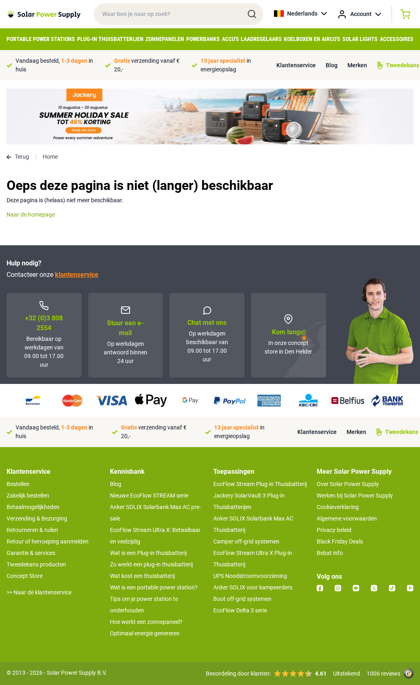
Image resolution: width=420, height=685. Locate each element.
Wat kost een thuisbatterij (142, 576)
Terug (22, 156)
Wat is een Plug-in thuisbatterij (148, 553)
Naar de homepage (31, 214)
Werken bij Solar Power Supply (355, 495)
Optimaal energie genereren (145, 633)
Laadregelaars (261, 39)
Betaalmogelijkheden (33, 507)
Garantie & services (31, 553)
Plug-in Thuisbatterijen (110, 39)
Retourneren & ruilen (32, 530)
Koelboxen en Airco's (312, 39)
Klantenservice (296, 65)
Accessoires (396, 39)
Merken (357, 65)
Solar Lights (360, 39)
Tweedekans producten (36, 564)
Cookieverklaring (338, 507)
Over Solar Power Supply (348, 484)
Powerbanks (203, 39)
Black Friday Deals (340, 541)
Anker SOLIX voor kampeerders (252, 587)
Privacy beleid (334, 530)
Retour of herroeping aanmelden (48, 541)
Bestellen (18, 484)
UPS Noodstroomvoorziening (250, 576)
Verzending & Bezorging (37, 518)
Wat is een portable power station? (154, 587)
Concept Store (25, 576)
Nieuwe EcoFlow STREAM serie (149, 495)
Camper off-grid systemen (246, 541)
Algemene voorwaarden (347, 518)
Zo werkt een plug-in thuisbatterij (151, 564)
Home (50, 156)
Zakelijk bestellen (28, 495)
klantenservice (76, 275)
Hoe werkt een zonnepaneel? (146, 622)
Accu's (230, 39)
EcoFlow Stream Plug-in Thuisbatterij (260, 484)
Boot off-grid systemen (242, 599)
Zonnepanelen (165, 39)
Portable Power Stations (41, 39)
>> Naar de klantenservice (39, 592)
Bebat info (330, 553)
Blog (332, 65)
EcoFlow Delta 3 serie (240, 610)
